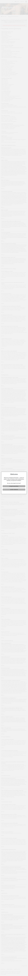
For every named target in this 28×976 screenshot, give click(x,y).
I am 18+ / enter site (14, 489)
